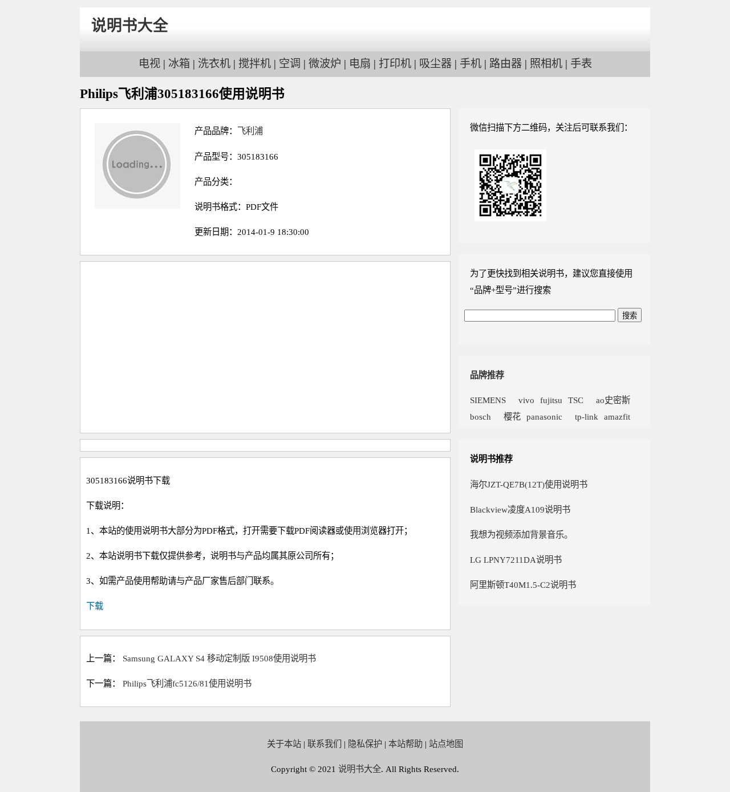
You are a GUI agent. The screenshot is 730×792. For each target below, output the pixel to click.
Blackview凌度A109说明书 (520, 509)
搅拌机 (254, 64)
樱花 (509, 416)
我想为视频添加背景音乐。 (521, 534)
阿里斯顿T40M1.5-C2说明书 (523, 585)
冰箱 (179, 64)
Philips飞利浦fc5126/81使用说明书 (187, 683)
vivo (523, 400)
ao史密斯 (609, 400)
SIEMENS (488, 400)
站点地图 (446, 744)
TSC (575, 400)
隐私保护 (365, 744)
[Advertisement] (265, 347)
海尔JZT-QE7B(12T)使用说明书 (528, 484)
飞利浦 (250, 131)
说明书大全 (129, 25)
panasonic (544, 416)
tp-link (583, 416)
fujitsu (551, 400)
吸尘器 (435, 64)
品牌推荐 (487, 375)
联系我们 (324, 744)
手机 (470, 64)
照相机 (546, 64)
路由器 (505, 64)
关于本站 (284, 744)
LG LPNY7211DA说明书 (516, 559)
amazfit (617, 416)
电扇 (360, 64)
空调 (290, 64)
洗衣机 (214, 64)
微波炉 (325, 64)
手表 (581, 64)
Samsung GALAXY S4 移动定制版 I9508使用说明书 (219, 658)
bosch (480, 416)
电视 (149, 64)
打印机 (395, 64)
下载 (94, 606)
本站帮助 (405, 744)
